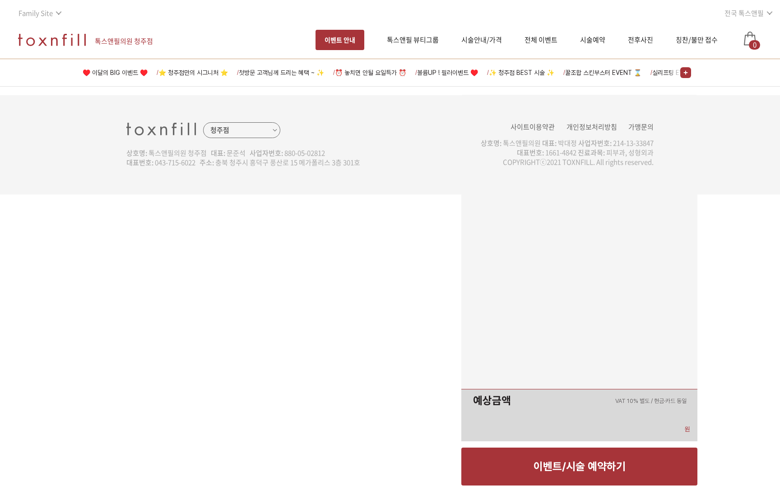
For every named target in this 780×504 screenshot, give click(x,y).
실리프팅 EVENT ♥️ (678, 72)
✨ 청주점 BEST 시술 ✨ (521, 72)
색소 (337, 202)
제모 (337, 265)
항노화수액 (347, 296)
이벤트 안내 (340, 39)
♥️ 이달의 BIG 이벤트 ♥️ (115, 72)
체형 (337, 281)
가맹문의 (641, 127)
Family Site (36, 13)
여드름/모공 (348, 217)
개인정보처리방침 (591, 127)
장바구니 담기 (350, 393)
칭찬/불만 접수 (697, 40)
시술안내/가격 (481, 40)
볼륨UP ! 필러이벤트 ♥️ (447, 72)
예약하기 (429, 393)
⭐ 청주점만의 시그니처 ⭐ (193, 72)
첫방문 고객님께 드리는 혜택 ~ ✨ (281, 72)
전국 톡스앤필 (744, 13)
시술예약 (592, 40)
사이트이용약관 (533, 127)
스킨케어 (344, 249)
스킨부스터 (347, 233)
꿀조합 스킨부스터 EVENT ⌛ (603, 72)
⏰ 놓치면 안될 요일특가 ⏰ (370, 72)
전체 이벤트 (541, 40)
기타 (337, 328)
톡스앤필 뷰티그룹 (413, 40)
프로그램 (344, 312)
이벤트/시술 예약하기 (580, 466)
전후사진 (640, 40)
